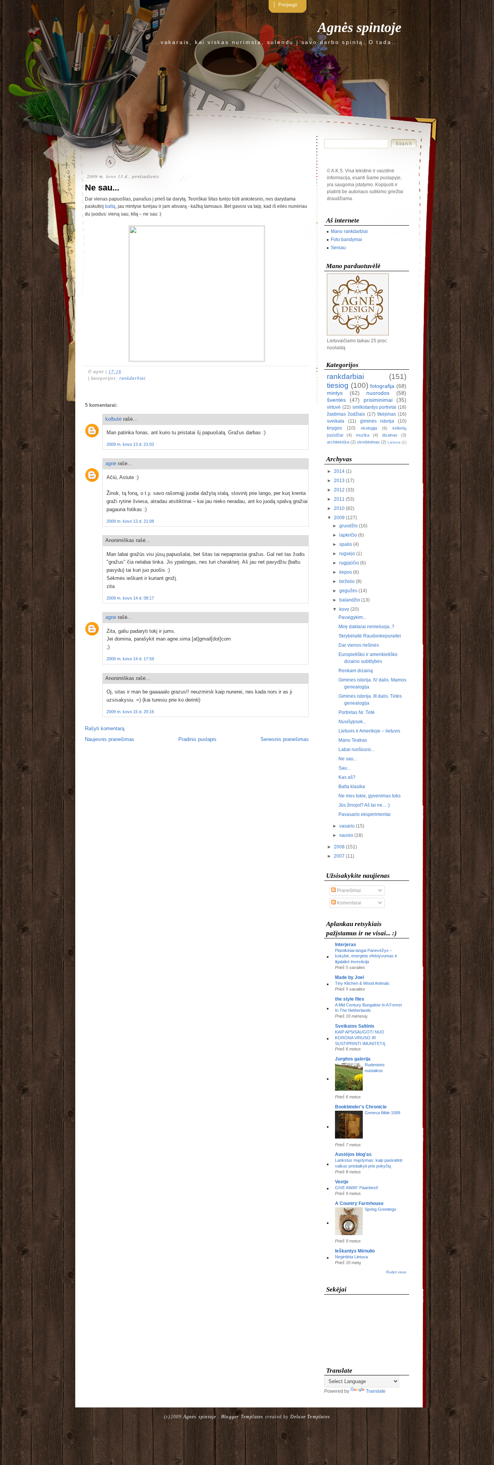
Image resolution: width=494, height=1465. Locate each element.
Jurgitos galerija (352, 1059)
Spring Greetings (380, 1209)
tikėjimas (386, 414)
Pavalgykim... (352, 617)
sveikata (335, 421)
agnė (110, 463)
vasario (347, 826)
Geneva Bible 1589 (382, 1112)
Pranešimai (348, 890)
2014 (339, 471)
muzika (362, 435)
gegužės (348, 590)
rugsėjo (347, 553)
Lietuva (394, 442)
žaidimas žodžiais (346, 414)
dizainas (390, 435)
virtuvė (334, 407)
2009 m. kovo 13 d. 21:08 (130, 521)
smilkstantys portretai (374, 407)
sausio (346, 835)
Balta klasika (351, 786)
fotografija (382, 386)
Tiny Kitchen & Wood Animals (362, 983)
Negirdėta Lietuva (351, 1256)
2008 (339, 847)
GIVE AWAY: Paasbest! (356, 1187)
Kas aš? (346, 777)
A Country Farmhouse (359, 1203)
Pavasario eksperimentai (364, 814)
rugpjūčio (349, 563)
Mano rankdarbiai (349, 231)
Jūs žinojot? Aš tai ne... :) (364, 805)
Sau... (344, 768)
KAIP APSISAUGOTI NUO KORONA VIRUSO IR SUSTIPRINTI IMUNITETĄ (360, 1038)
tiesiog (338, 385)
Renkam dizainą (355, 670)
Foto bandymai (346, 239)
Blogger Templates (242, 1416)
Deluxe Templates (310, 1416)
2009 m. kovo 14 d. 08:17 (130, 598)
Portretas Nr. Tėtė (356, 712)
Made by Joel (349, 977)
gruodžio (348, 526)
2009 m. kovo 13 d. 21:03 (130, 444)
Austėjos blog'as (353, 1154)
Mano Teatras (352, 740)
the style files (349, 999)
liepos (345, 572)
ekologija (369, 428)
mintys (335, 393)
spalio (345, 544)
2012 (339, 490)
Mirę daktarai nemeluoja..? (366, 626)
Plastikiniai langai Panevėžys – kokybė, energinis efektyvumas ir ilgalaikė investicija (366, 956)
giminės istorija (377, 421)
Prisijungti (287, 4)
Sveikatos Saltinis (354, 1026)
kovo (344, 609)
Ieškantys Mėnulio (355, 1251)
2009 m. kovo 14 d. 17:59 (130, 658)
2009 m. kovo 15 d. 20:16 (130, 711)
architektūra (338, 442)
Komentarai (348, 903)
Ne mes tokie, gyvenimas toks (369, 796)
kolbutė (113, 419)
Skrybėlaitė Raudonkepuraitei (369, 636)
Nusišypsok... (352, 721)
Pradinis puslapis (197, 739)
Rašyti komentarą (104, 728)
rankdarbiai (132, 378)
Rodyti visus (396, 1272)
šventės (336, 400)
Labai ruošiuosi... (356, 749)
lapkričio (348, 535)
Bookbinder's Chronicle (361, 1107)
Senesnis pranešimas (285, 739)
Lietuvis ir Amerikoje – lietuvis (369, 731)
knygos (334, 428)
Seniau (338, 247)
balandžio (349, 600)
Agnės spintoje (359, 27)
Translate (376, 1391)
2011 (339, 499)
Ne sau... (102, 187)
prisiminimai (378, 400)
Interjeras (345, 944)
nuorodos (377, 393)
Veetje (342, 1182)
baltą (110, 206)
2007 (339, 856)
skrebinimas (368, 442)
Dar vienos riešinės (358, 645)
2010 (339, 508)
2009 (339, 517)
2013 (339, 480)
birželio (347, 581)
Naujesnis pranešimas (109, 739)
